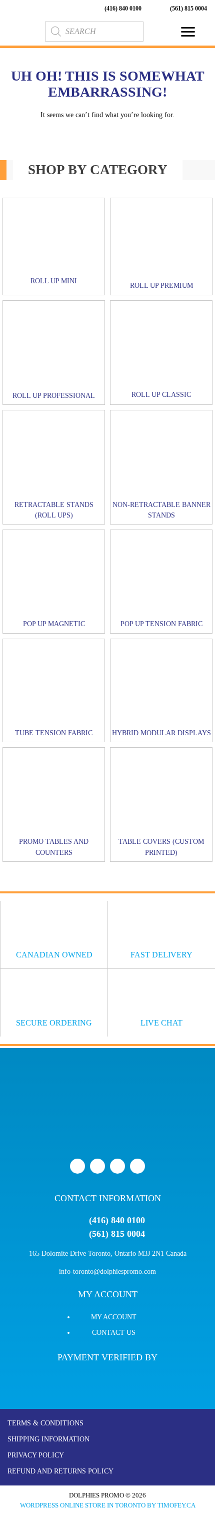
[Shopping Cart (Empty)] (158, 32)
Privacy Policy (36, 1455)
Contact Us (114, 1332)
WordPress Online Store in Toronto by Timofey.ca (108, 1505)
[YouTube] (117, 1166)
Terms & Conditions (46, 1423)
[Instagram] (137, 1166)
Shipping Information (49, 1439)
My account (113, 1317)
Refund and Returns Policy (61, 1471)
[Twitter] (97, 1166)
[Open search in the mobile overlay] (94, 32)
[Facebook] (77, 1166)
